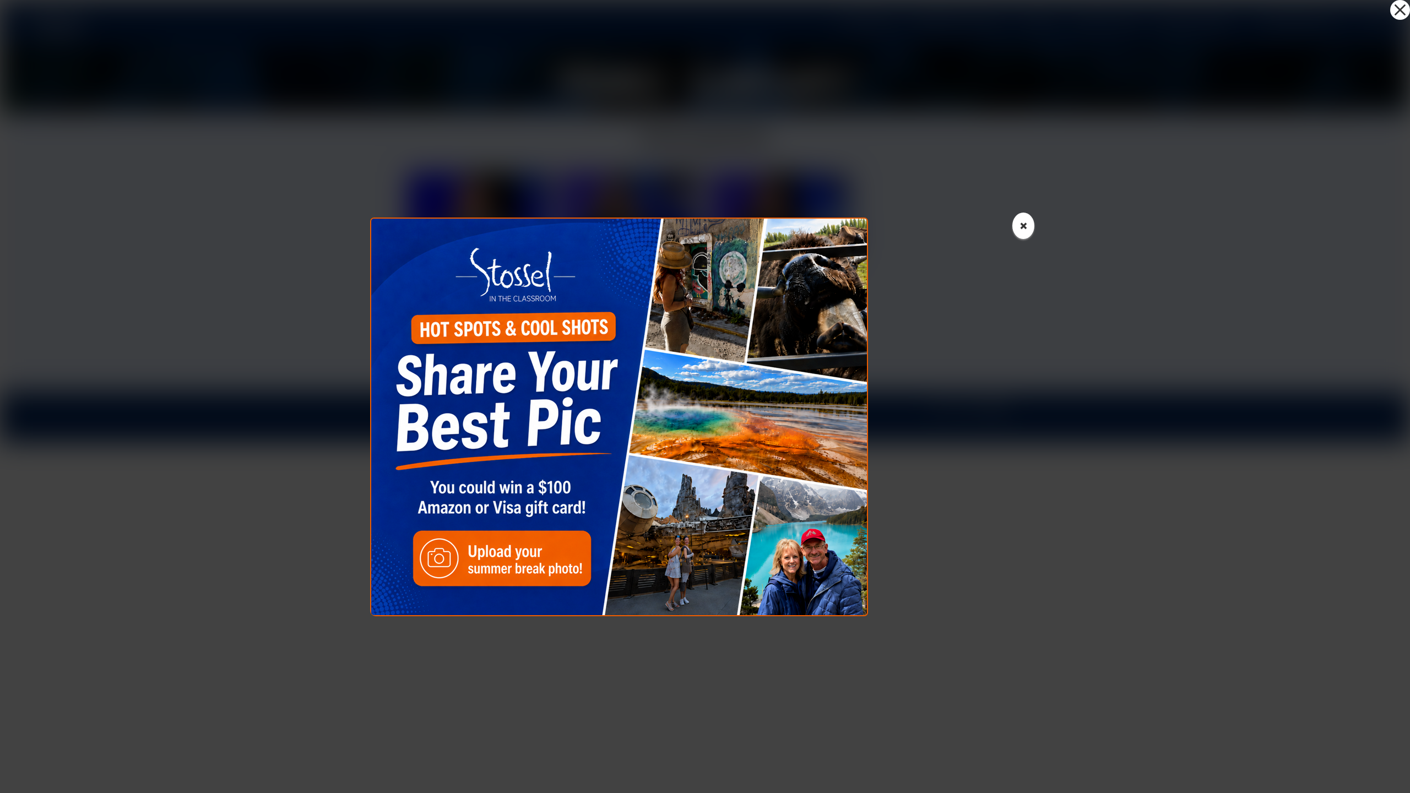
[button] (1400, 10)
